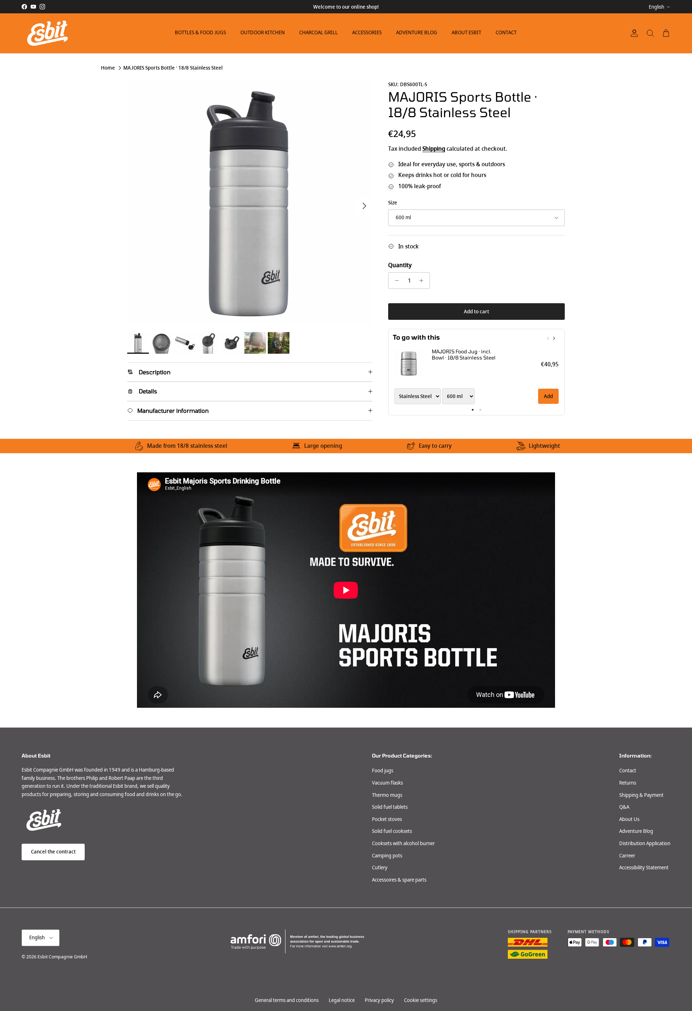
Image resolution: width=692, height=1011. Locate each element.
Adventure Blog (416, 32)
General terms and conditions (287, 1000)
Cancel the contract (53, 851)
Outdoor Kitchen (262, 32)
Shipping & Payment (641, 795)
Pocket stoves (387, 819)
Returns (627, 782)
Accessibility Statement (644, 867)
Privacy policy (379, 1000)
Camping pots (387, 855)
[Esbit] (47, 33)
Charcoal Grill (318, 32)
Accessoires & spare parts (399, 879)
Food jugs (382, 770)
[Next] (553, 338)
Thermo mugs (387, 795)
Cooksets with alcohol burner (403, 843)
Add (548, 396)
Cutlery (379, 867)
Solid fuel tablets (390, 807)
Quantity (400, 265)
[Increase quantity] (423, 280)
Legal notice (342, 1000)
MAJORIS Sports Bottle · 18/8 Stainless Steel (173, 67)
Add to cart (476, 311)
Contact (506, 32)
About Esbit (466, 32)
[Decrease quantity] (395, 280)
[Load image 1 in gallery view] (249, 202)
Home (108, 67)
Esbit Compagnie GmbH (62, 956)
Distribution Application (644, 843)
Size (392, 202)
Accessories (367, 32)
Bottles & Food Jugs (200, 32)
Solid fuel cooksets (392, 831)
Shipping (433, 149)
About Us (629, 819)
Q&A (624, 807)
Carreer (627, 855)
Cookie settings (420, 1000)
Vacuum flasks (387, 782)
